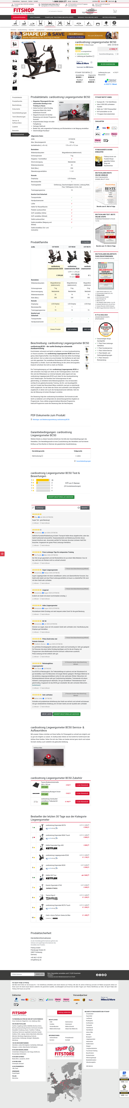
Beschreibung (16, 105)
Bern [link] (17, 1059)
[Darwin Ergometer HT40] (41, 887)
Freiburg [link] (37, 1030)
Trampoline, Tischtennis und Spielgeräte (59, 17)
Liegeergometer (40, 29)
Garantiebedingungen (19, 113)
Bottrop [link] (14, 1028)
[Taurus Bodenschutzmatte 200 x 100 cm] (36, 785)
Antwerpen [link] (15, 1063)
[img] (91, 62)
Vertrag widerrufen (64, 1012)
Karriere (30, 1)
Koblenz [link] (14, 1034)
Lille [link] (13, 1068)
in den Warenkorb (108, 64)
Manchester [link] (26, 1047)
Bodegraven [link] (23, 1052)
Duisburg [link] (21, 1030)
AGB (51, 1022)
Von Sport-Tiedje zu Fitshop (20, 983)
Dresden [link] (40, 1028)
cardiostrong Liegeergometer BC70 (88, 267)
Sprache (103, 1)
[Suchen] (73, 11)
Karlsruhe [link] (34, 1032)
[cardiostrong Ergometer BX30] (41, 867)
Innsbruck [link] (18, 1021)
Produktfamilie (17, 101)
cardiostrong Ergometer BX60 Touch (58, 835)
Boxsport (89, 1037)
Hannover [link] (21, 1032)
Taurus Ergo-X (50, 895)
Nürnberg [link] (20, 1036)
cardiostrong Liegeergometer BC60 (71, 267)
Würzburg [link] (15, 1040)
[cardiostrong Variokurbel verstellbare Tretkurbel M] (36, 801)
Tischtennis (89, 1027)
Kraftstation (89, 1023)
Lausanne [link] (22, 1059)
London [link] (20, 1047)
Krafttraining (35, 17)
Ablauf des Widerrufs (71, 1029)
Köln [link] (18, 1034)
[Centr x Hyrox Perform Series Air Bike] (41, 917)
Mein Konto (111, 1)
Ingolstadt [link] (28, 1032)
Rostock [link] (33, 1036)
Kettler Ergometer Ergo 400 (55, 845)
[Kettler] (52, 848)
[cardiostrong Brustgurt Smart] (36, 793)
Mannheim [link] (33, 1034)
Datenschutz (69, 1022)
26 (52, 480)
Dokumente (16, 109)
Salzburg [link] (34, 1021)
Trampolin (89, 1025)
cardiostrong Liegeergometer (54, 29)
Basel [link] (13, 1059)
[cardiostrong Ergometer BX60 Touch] (41, 837)
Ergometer (31, 29)
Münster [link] (14, 1036)
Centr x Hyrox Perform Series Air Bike (58, 915)
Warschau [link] (15, 1078)
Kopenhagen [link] (16, 1073)
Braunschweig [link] (21, 1028)
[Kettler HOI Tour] (41, 877)
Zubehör (15, 127)
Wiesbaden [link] (36, 1038)
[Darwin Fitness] (52, 888)
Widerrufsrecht (69, 1026)
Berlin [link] (25, 1026)
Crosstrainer (89, 1014)
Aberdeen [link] (15, 1045)
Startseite (13, 29)
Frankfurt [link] (32, 1030)
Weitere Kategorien (109, 17)
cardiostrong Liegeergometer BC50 (55, 267)
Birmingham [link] (26, 1045)
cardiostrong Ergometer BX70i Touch (58, 905)
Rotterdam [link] (23, 1054)
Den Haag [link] (30, 1052)
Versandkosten (54, 1026)
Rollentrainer (90, 1044)
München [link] (39, 1034)
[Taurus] (52, 898)
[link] (98, 128)
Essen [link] (26, 1030)
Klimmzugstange (91, 1057)
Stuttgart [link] (29, 1038)
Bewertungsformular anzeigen (60, 497)
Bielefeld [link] (29, 1026)
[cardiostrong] (28, 42)
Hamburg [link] (15, 1032)
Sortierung (39, 508)
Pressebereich (69, 1037)
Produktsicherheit (18, 134)
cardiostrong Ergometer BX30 (55, 865)
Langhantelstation (91, 1048)
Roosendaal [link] (15, 1054)
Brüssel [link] (21, 1063)
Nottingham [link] (33, 1047)
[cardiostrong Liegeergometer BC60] (41, 857)
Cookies (52, 1024)
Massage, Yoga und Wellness (88, 17)
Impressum (24, 1)
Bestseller (15, 131)
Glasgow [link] (14, 1047)
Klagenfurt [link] (25, 1021)
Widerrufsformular (55, 1029)
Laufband (89, 1018)
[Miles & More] (108, 998)
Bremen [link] (28, 1028)
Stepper (88, 1046)
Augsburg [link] (20, 1026)
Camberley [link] (33, 1045)
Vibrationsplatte (91, 1062)
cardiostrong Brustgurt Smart (50, 792)
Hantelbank (89, 1030)
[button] (14, 44)
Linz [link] (30, 1021)
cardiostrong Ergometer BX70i (56, 825)
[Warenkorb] (115, 11)
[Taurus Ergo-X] (41, 897)
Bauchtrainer (90, 1053)
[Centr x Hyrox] (52, 918)
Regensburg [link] (27, 1036)
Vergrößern (86, 242)
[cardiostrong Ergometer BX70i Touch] (41, 907)
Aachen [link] (14, 1026)
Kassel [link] (39, 1032)
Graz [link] (13, 1021)
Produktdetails (17, 97)
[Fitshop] (24, 11)
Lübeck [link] (27, 1034)
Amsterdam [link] (15, 1052)
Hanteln (88, 1034)
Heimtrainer (89, 1041)
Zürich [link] (27, 1059)
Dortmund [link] (34, 1028)
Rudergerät (89, 1020)
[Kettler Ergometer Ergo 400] (41, 847)
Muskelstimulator (91, 1060)
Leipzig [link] (23, 1034)
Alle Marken (89, 1066)
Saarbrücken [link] (16, 1038)
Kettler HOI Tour (51, 875)
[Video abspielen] (74, 112)
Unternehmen (16, 1)
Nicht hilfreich (45, 523)
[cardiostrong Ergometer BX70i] (41, 827)
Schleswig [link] (23, 1038)
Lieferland (95, 1)
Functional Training (91, 1051)
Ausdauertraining (19, 17)
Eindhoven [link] (37, 1052)
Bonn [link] (39, 1026)
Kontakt (36, 1)
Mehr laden (46, 714)
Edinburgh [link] (40, 1045)
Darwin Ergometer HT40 (54, 885)
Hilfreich (36, 523)
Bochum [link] (35, 1026)
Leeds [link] (20, 1045)
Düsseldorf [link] (15, 1030)
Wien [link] (39, 1021)
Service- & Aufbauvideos (17, 122)
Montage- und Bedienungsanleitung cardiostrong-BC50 (51, 419)
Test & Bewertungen (18, 117)
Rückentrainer (90, 1055)
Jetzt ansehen (72, 329)
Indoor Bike (89, 1032)
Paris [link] (16, 1068)
